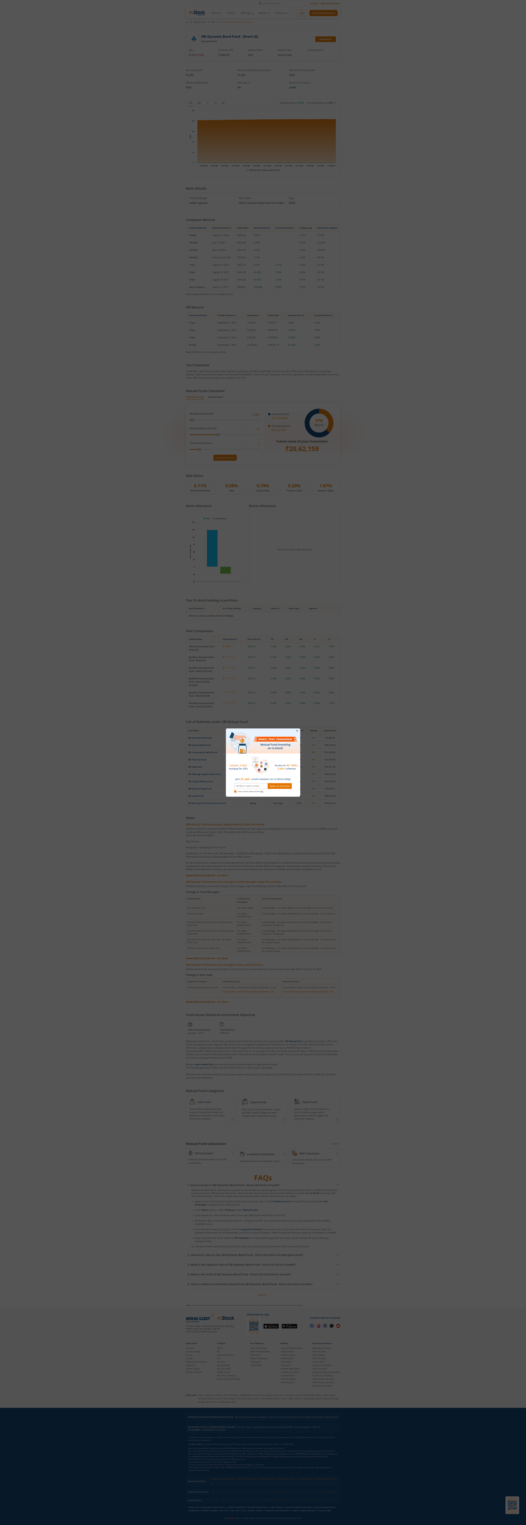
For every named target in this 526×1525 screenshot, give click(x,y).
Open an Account (280, 786)
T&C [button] (262, 791)
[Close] (297, 731)
